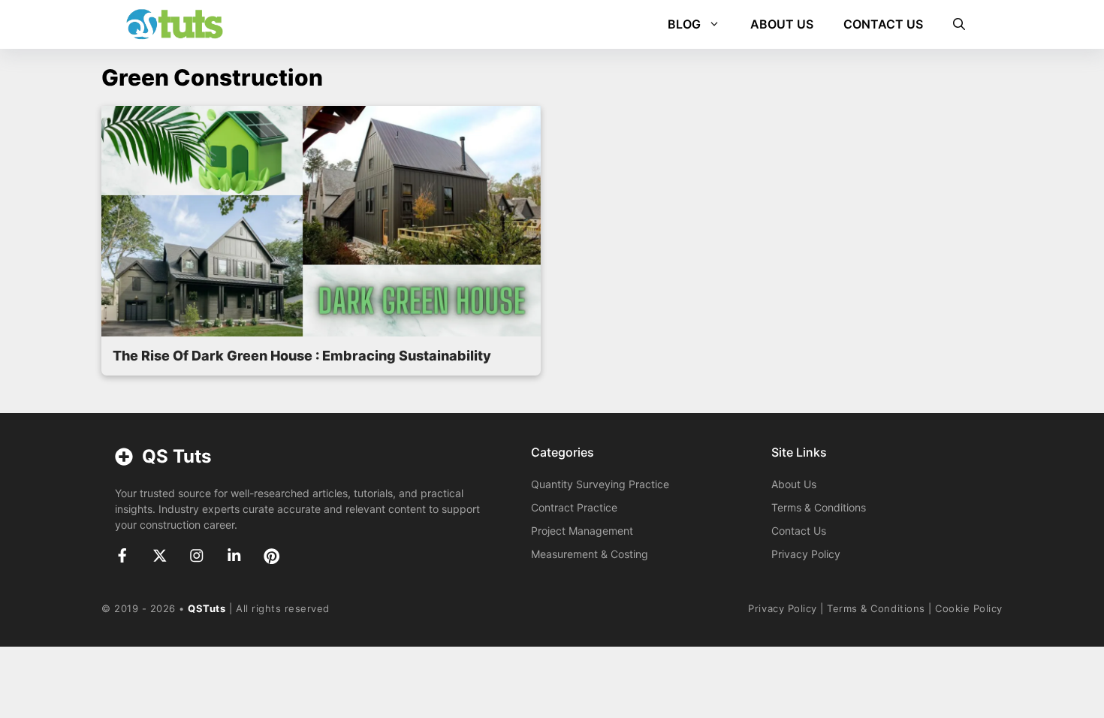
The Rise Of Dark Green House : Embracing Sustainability (302, 356)
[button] (959, 24)
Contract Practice (574, 507)
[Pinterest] (271, 556)
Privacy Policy (805, 554)
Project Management (582, 530)
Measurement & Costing (589, 554)
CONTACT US (883, 24)
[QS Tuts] (174, 24)
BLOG (684, 24)
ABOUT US (781, 24)
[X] (159, 555)
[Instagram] (196, 555)
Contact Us (798, 530)
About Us (793, 484)
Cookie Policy (969, 608)
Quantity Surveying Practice (600, 484)
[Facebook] (122, 555)
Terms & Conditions (818, 507)
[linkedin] (234, 555)
